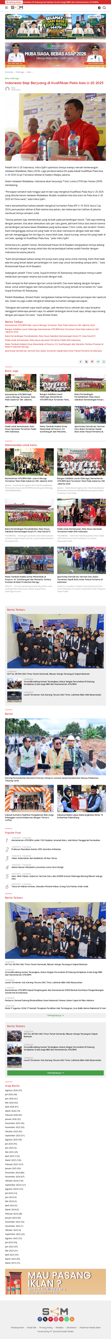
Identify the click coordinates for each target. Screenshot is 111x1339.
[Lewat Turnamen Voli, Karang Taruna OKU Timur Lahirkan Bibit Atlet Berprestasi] (14, 696)
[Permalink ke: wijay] (7, 88)
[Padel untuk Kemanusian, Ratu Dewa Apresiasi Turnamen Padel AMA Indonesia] (20, 415)
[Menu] (7, 7)
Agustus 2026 (11, 1090)
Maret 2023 (10, 1258)
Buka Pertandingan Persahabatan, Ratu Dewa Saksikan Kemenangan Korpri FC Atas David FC (50, 336)
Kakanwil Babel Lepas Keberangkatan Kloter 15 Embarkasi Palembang (80, 816)
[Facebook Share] (80, 362)
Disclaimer (72, 1327)
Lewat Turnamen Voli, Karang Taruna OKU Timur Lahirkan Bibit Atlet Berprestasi (62, 694)
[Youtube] (61, 1319)
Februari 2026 (11, 1115)
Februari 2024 (11, 1213)
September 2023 (13, 1234)
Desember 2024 (12, 1172)
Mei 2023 (9, 1250)
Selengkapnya (54, 1015)
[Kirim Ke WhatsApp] (104, 362)
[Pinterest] (50, 1319)
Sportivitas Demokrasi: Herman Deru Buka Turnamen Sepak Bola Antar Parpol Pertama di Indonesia (53, 351)
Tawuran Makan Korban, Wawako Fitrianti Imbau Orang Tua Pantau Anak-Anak (50, 886)
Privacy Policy (46, 1327)
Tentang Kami (17, 1327)
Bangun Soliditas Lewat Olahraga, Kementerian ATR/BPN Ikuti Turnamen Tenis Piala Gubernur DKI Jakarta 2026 (52, 330)
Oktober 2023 (11, 1230)
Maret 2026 (10, 1110)
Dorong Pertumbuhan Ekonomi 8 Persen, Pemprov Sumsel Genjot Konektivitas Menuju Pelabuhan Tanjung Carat (51, 779)
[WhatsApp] (66, 1319)
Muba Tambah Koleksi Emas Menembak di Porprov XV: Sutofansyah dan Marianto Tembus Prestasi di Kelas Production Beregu (54, 345)
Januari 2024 (11, 1217)
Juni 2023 (9, 1246)
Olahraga (14, 78)
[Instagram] (56, 1319)
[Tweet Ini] (86, 362)
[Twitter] (45, 1319)
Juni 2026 (9, 1098)
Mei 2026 (9, 1102)
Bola (7, 78)
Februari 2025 (11, 1164)
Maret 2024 (10, 1209)
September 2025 (13, 1135)
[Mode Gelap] (99, 7)
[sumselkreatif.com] (17, 7)
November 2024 (12, 1176)
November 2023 (12, 1226)
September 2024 (13, 1184)
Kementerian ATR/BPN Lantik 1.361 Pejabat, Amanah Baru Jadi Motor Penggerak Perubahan (56, 840)
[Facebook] (40, 1319)
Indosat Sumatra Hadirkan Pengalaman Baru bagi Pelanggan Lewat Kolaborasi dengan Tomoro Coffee (29, 817)
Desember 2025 (12, 1123)
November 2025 (12, 1127)
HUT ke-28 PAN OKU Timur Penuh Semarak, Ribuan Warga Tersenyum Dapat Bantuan (48, 674)
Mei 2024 (9, 1201)
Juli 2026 (9, 1094)
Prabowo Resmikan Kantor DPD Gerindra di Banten (36, 849)
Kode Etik (31, 1327)
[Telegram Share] (98, 362)
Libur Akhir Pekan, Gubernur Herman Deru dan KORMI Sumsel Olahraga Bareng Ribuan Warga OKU (57, 877)
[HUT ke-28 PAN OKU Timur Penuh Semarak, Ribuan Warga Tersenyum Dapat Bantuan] (55, 641)
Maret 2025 (10, 1160)
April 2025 (9, 1156)
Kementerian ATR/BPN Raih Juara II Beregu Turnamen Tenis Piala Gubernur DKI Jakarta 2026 (50, 325)
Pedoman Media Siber (90, 1327)
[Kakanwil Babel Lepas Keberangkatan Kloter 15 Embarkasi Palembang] (81, 798)
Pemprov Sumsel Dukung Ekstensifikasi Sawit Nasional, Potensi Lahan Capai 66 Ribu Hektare (49, 1000)
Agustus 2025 (11, 1139)
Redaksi (59, 1327)
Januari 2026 (11, 1119)
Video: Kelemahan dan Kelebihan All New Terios (34, 858)
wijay (13, 88)
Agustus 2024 (11, 1189)
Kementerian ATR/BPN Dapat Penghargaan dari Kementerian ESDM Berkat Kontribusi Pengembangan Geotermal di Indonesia (54, 991)
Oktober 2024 (11, 1180)
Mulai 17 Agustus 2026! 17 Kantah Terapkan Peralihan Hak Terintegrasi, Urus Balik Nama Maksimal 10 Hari (55, 1008)
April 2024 (9, 1205)
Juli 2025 (9, 1143)
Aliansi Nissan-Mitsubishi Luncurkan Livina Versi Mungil (37, 867)
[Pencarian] (104, 7)
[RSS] (72, 1319)
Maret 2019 (10, 1263)
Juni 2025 (9, 1147)
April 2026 (9, 1106)
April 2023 (9, 1254)
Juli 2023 (9, 1242)
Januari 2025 (11, 1168)
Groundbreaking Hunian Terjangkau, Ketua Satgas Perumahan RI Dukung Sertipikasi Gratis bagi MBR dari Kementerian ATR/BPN (59, 683)
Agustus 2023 (11, 1238)
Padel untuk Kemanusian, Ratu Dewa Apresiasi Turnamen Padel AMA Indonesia (43, 340)
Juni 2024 (9, 1197)
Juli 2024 (9, 1193)
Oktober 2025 (11, 1131)
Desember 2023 (12, 1221)
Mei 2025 (9, 1152)
